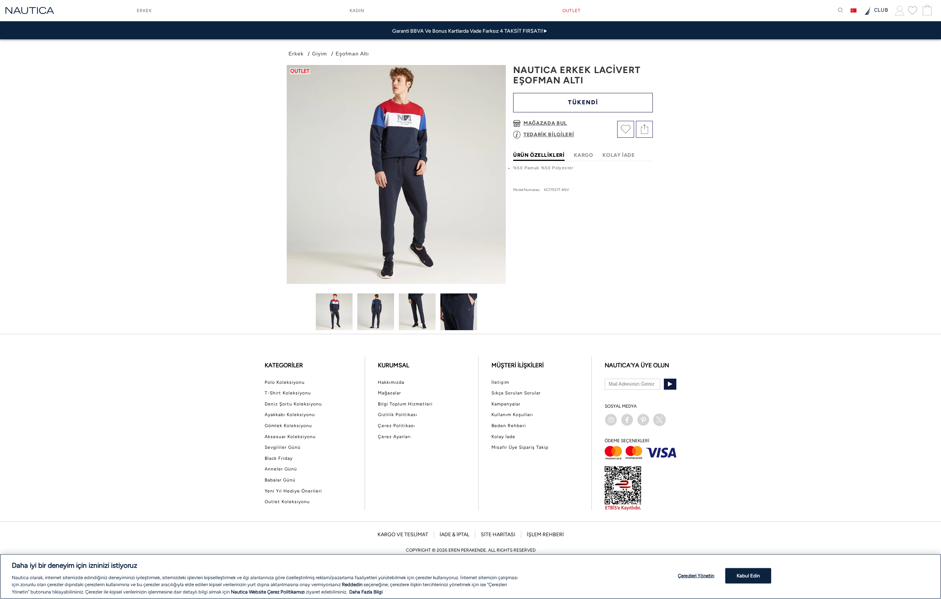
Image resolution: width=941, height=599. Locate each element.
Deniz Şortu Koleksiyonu (293, 404)
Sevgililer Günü (283, 447)
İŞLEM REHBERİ (545, 534)
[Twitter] (659, 420)
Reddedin (352, 584)
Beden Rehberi (508, 425)
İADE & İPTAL (454, 534)
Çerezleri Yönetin (696, 575)
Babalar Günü (280, 480)
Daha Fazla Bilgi (366, 591)
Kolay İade (503, 436)
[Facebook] (627, 420)
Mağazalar (389, 393)
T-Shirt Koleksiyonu (288, 393)
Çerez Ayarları (394, 436)
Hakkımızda (391, 382)
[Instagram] (611, 420)
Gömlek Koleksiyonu (288, 425)
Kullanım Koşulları (512, 414)
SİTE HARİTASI (498, 534)
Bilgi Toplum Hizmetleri (405, 404)
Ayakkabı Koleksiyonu (290, 414)
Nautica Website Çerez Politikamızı (268, 591)
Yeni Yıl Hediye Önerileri (293, 491)
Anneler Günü (281, 469)
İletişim (500, 382)
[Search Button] (840, 10)
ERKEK (144, 10)
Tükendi (583, 102)
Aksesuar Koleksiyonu (290, 436)
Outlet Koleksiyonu (287, 501)
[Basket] (926, 10)
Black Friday (279, 458)
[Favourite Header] (912, 10)
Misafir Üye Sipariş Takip (519, 447)
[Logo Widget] (30, 10)
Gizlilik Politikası (397, 414)
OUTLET (571, 10)
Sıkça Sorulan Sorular (516, 393)
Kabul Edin (748, 575)
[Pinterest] (643, 420)
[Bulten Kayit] (670, 384)
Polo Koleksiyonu (285, 382)
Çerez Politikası (396, 425)
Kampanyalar (505, 404)
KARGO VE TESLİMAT (403, 534)
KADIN (357, 10)
